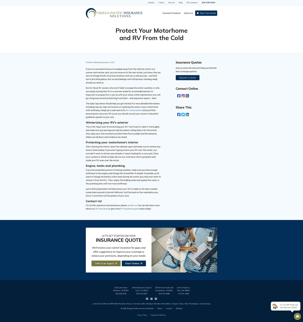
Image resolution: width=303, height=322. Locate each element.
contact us (132, 205)
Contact (169, 308)
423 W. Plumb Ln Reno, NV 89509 (183, 289)
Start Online (132, 263)
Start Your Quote (208, 13)
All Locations (192, 2)
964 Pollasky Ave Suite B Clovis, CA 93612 (141, 289)
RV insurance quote (129, 208)
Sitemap (179, 308)
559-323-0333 (141, 294)
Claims (161, 2)
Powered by (158, 315)
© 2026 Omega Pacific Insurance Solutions (137, 308)
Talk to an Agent (104, 263)
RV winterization (134, 110)
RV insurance (102, 208)
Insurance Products (171, 13)
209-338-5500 (208, 2)
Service (171, 2)
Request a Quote (187, 77)
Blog (181, 2)
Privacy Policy (142, 315)
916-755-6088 (164, 294)
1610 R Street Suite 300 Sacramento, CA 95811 (164, 289)
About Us (188, 13)
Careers (151, 2)
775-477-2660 (183, 294)
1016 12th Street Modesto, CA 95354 (120, 289)
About (160, 308)
